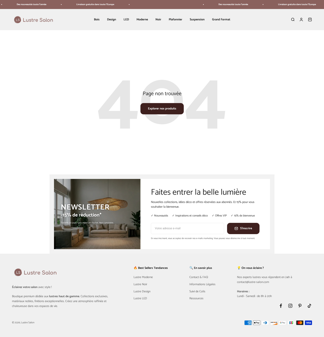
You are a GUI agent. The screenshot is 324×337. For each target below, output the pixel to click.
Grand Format (221, 19)
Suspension (197, 19)
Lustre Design (142, 291)
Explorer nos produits (162, 108)
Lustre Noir (140, 284)
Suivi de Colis (197, 291)
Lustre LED (140, 298)
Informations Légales (202, 284)
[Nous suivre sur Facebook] (280, 305)
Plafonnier (175, 19)
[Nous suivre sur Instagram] (290, 305)
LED (126, 19)
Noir (158, 19)
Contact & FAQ (198, 277)
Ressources (196, 298)
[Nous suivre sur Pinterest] (299, 305)
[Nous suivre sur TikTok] (309, 305)
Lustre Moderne (143, 277)
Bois (97, 19)
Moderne (142, 19)
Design (111, 19)
